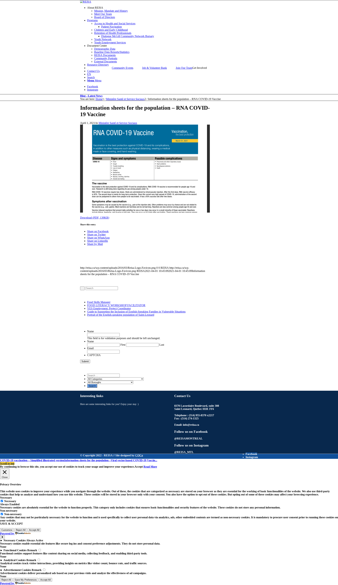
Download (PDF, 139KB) (94, 217)
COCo (139, 455)
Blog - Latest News (91, 95)
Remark (32, 550)
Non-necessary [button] (8, 510)
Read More (150, 466)
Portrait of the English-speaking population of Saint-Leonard (120, 314)
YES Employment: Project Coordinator (109, 308)
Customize (6, 530)
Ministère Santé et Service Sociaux (118, 122)
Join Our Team (184, 67)
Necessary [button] (6, 497)
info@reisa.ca (191, 424)
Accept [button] (138, 466)
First (122, 344)
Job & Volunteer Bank (154, 67)
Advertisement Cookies (17, 569)
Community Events (122, 67)
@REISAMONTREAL (188, 438)
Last (161, 344)
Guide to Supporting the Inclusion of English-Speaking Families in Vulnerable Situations (136, 311)
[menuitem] (172, 12)
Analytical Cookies (14, 560)
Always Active (34, 540)
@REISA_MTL (184, 452)
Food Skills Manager (98, 302)
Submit (85, 361)
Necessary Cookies (15, 540)
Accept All (34, 530)
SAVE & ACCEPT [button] (11, 523)
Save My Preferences (26, 579)
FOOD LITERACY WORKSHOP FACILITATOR (116, 305)
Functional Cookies (15, 550)
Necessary (10, 501)
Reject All (21, 530)
